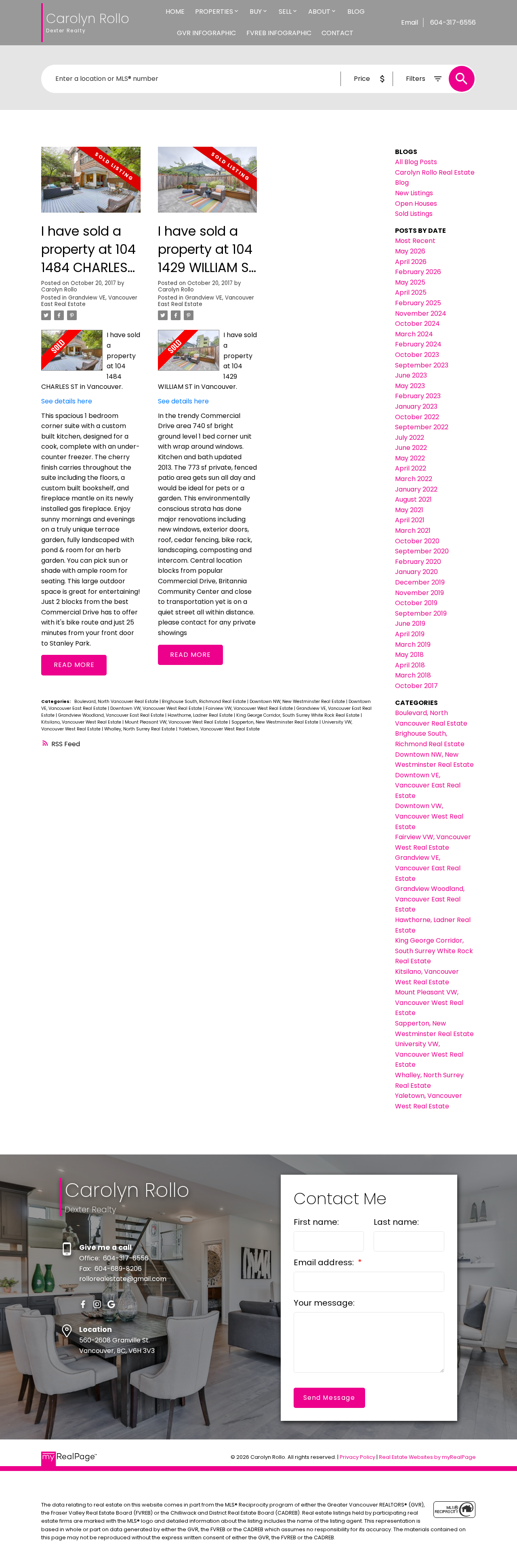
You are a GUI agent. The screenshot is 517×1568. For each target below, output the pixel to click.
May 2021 (409, 510)
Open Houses (416, 203)
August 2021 (413, 499)
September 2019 (421, 613)
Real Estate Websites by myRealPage (427, 1457)
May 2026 (410, 251)
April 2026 (411, 261)
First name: (316, 1222)
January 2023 (416, 406)
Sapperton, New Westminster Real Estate (275, 722)
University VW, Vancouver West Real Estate (429, 1054)
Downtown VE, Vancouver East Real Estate (427, 785)
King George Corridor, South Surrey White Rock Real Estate (298, 715)
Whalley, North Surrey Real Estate (140, 729)
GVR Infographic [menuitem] (206, 33)
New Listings (414, 193)
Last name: (396, 1222)
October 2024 (417, 323)
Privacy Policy (357, 1457)
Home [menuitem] (175, 11)
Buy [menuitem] (256, 11)
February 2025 (418, 303)
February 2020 (418, 561)
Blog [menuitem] (356, 11)
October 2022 (417, 417)
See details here (66, 401)
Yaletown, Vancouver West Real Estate (219, 729)
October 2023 (417, 354)
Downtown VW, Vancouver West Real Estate (156, 708)
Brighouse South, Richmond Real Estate (204, 702)
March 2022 (413, 478)
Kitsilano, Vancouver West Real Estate (81, 722)
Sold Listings (414, 213)
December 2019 (420, 582)
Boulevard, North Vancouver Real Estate (117, 702)
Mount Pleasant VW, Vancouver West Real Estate (177, 722)
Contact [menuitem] (337, 33)
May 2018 (409, 654)
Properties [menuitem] (214, 11)
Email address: (325, 1262)
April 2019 (410, 634)
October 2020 (417, 541)
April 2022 (410, 468)
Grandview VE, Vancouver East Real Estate (89, 301)
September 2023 (421, 365)
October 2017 (416, 685)
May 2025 (410, 282)
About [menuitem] (319, 11)
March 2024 (414, 334)
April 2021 (410, 520)
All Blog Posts (416, 162)
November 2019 (419, 592)
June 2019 (410, 623)
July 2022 (409, 437)
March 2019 (413, 644)
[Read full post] (90, 184)
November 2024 (420, 313)
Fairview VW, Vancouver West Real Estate (250, 708)
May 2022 (410, 458)
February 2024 (418, 344)
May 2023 (410, 385)
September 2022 (421, 427)
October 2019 (416, 603)
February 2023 (418, 396)
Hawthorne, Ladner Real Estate (201, 715)
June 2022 (411, 447)
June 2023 (411, 375)
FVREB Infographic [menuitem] (278, 33)
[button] (83, 1304)
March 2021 (413, 530)
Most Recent (415, 240)
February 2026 (418, 271)
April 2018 (410, 665)
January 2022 (416, 489)
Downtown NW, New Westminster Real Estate (298, 702)
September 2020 (422, 551)
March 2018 (413, 675)
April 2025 (411, 292)
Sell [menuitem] (285, 11)
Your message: (324, 1302)
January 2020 (416, 571)
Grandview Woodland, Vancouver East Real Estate (111, 715)
